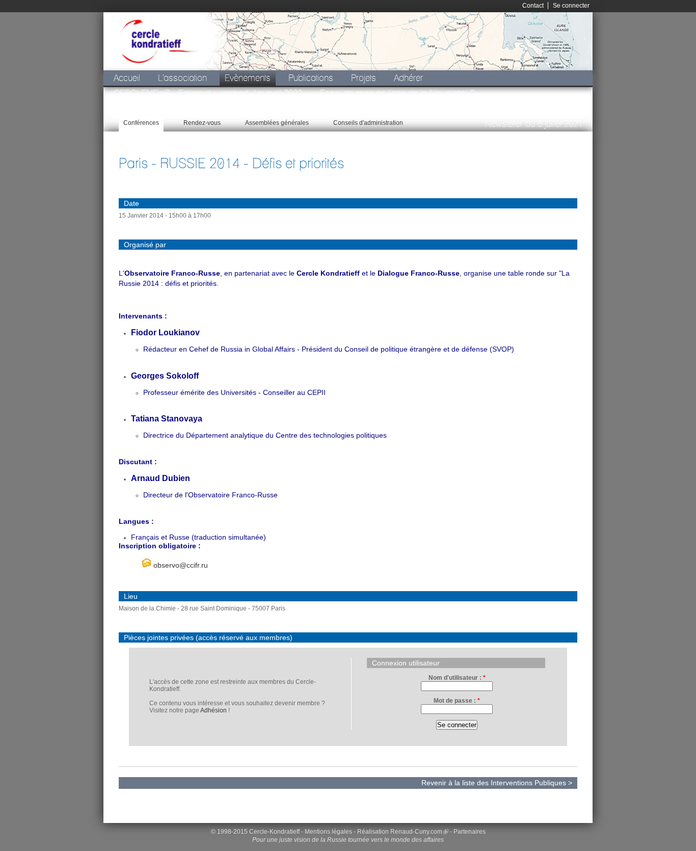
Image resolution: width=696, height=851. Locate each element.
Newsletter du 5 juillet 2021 (533, 123)
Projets (363, 77)
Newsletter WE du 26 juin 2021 (170, 108)
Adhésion (213, 710)
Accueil (127, 77)
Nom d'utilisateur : (457, 677)
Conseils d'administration (368, 122)
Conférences (141, 122)
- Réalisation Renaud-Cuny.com (398, 831)
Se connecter (571, 5)
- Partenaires (468, 831)
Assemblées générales (277, 122)
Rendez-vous (202, 122)
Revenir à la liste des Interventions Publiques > (496, 783)
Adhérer (408, 77)
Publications (310, 77)
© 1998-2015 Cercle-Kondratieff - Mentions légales (281, 831)
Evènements (248, 77)
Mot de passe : (457, 700)
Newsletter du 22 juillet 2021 (295, 108)
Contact (533, 5)
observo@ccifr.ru (179, 565)
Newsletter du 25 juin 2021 (412, 108)
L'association (182, 77)
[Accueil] (158, 41)
